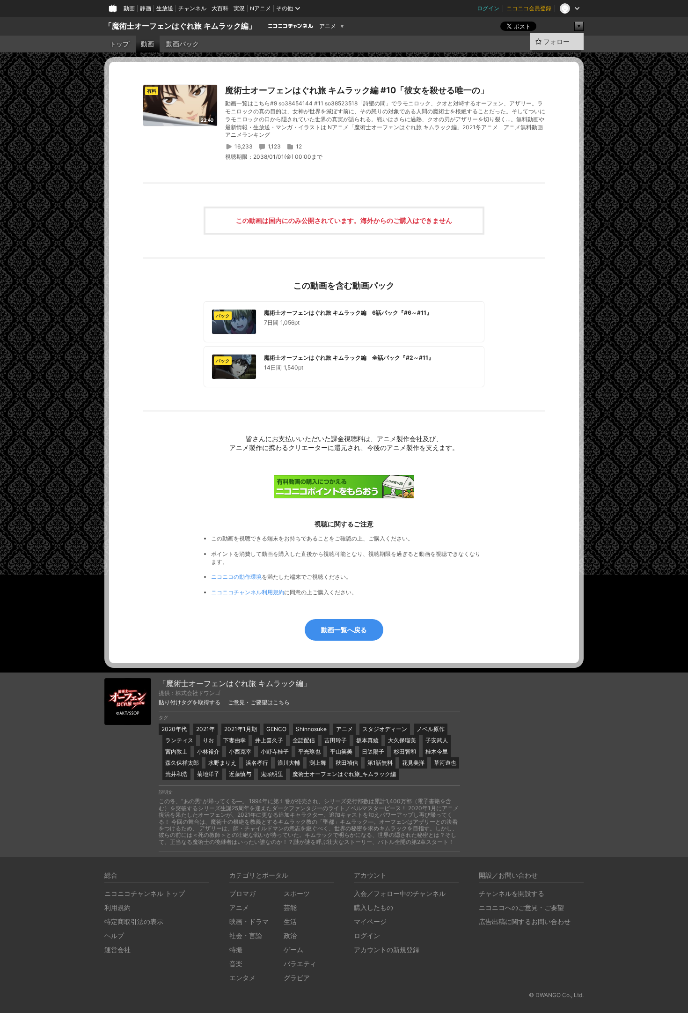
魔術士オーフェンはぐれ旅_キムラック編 (344, 773)
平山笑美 (341, 751)
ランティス (179, 740)
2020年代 (174, 728)
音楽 (235, 964)
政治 (290, 935)
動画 (129, 8)
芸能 (290, 907)
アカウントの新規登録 (386, 950)
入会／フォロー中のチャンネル (400, 893)
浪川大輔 (289, 762)
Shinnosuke (311, 728)
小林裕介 (208, 751)
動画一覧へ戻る (344, 630)
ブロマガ (242, 893)
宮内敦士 (176, 751)
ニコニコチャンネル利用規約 (247, 592)
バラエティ (300, 964)
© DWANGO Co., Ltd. (556, 994)
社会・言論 (245, 935)
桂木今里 (436, 751)
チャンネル (192, 8)
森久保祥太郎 (182, 762)
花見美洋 (413, 762)
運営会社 (117, 950)
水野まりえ (222, 762)
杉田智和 (405, 751)
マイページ (370, 921)
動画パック (182, 44)
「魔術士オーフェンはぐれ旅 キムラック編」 (180, 26)
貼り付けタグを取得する (189, 702)
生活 (290, 921)
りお (208, 740)
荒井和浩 (176, 773)
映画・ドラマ (249, 921)
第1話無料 (380, 762)
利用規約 (117, 907)
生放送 (164, 8)
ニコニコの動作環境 (236, 576)
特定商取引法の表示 (133, 921)
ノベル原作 (431, 728)
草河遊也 (445, 762)
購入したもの (373, 907)
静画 (145, 8)
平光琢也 (309, 751)
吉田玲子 (335, 740)
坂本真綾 (367, 740)
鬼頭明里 (272, 773)
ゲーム (293, 950)
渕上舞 (317, 762)
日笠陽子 (373, 751)
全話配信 (304, 740)
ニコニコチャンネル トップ (144, 893)
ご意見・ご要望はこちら (259, 702)
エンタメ (242, 978)
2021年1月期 (240, 728)
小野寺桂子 (275, 751)
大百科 (220, 8)
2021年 (205, 728)
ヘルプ (114, 935)
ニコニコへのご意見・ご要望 (521, 907)
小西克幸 (240, 751)
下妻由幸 (234, 740)
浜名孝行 (257, 762)
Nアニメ (260, 8)
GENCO (276, 728)
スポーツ (297, 893)
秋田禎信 (347, 762)
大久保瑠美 (402, 740)
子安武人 (436, 740)
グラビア (297, 978)
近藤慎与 (240, 773)
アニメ (327, 26)
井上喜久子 (269, 740)
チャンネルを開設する (511, 893)
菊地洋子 (208, 773)
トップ (119, 44)
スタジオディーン (384, 728)
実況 (239, 8)
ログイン (488, 8)
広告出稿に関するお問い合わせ (525, 921)
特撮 (235, 950)
